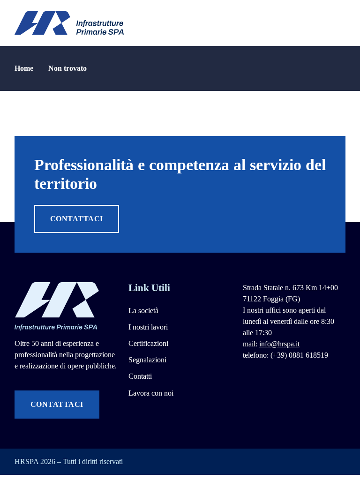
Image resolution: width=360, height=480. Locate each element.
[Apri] (341, 23)
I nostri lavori (148, 327)
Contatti (140, 376)
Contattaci (76, 219)
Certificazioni (148, 343)
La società (143, 311)
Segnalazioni (147, 360)
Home (24, 68)
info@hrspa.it (279, 344)
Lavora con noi (150, 393)
